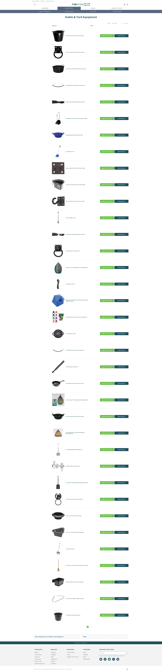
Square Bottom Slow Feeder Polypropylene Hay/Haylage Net (75, 433)
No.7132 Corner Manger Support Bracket (75, 598)
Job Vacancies (38, 659)
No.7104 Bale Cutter (70, 284)
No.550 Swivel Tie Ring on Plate (73, 250)
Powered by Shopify (53, 669)
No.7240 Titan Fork (70, 151)
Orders (68, 654)
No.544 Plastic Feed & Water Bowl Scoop (75, 383)
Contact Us (43, 1)
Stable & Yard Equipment (44, 11)
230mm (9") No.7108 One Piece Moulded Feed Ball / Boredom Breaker (77, 300)
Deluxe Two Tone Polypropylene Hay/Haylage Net (77, 267)
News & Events (35, 1)
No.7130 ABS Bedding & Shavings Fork (74, 449)
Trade (84, 652)
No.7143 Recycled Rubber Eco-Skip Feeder (75, 416)
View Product (121, 35)
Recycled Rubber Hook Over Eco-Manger (75, 582)
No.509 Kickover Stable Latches (73, 466)
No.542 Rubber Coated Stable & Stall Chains (75, 85)
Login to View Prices (107, 35)
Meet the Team (38, 661)
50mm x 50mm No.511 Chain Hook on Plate (75, 201)
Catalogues (53, 654)
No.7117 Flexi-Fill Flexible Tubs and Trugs (75, 35)
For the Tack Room (69, 11)
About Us (37, 652)
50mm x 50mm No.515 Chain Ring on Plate (75, 52)
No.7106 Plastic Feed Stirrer (72, 366)
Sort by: (109, 23)
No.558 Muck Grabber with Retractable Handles (76, 118)
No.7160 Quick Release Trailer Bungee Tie (75, 350)
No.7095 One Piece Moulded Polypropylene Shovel (77, 482)
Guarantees (53, 663)
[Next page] (93, 627)
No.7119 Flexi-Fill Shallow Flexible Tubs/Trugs (76, 68)
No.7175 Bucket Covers (71, 333)
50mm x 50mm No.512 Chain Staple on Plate (75, 168)
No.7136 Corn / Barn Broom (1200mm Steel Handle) (77, 565)
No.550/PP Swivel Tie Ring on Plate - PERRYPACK (76, 317)
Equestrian (85, 654)
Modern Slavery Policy (40, 663)
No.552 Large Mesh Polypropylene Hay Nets (75, 101)
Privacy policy (61, 669)
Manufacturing (86, 659)
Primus (84, 656)
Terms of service (68, 669)
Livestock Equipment (117, 11)
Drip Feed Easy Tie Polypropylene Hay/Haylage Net (77, 399)
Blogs (52, 656)
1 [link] (87, 627)
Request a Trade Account (72, 656)
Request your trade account (81, 642)
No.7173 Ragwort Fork (70, 217)
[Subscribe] (125, 653)
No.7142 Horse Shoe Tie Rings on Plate (74, 499)
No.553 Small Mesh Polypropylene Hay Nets (75, 234)
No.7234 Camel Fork (70, 548)
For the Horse (93, 11)
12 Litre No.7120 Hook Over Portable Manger (75, 184)
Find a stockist (50, 1)
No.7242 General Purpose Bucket (73, 615)
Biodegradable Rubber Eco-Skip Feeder (74, 135)
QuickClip (53, 661)
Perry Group (39, 669)
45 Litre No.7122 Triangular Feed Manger (75, 532)
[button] (35, 4)
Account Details (70, 652)
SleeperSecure (54, 659)
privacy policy (122, 655)
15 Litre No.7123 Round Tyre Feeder (74, 515)
